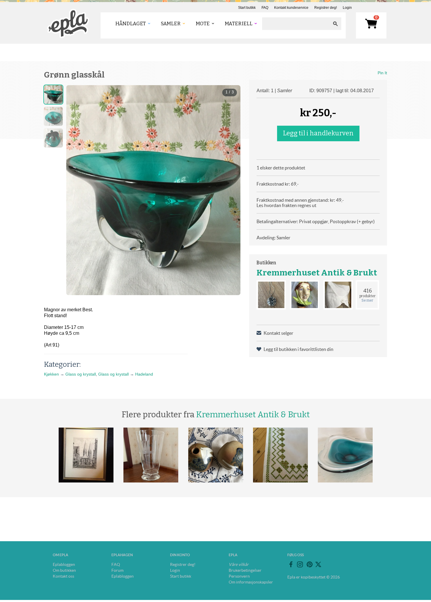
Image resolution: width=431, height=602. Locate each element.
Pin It (382, 72)
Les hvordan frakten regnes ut (286, 205)
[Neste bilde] (231, 179)
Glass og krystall (80, 374)
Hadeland (144, 374)
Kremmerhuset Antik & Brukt (317, 273)
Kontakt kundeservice (291, 8)
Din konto (180, 555)
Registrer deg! (325, 8)
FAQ (265, 8)
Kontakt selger (278, 333)
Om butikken (64, 570)
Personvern (239, 576)
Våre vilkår (239, 564)
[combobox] (296, 23)
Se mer (367, 300)
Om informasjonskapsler (251, 582)
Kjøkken (51, 374)
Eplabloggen (64, 564)
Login (347, 8)
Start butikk (247, 8)
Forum (117, 570)
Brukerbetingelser (245, 570)
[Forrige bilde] (76, 179)
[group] (153, 190)
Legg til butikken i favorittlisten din (298, 349)
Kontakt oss (63, 576)
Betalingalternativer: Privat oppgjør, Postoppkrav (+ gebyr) (316, 221)
